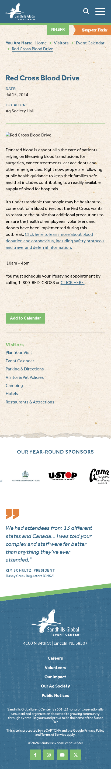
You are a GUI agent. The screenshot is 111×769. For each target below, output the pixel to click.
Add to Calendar (25, 318)
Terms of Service (53, 734)
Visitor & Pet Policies (25, 377)
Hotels (12, 393)
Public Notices (55, 695)
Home (41, 42)
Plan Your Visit (19, 352)
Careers (55, 658)
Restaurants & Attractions (30, 402)
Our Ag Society (55, 686)
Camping (14, 385)
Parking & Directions (25, 369)
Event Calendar (90, 42)
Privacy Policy (94, 730)
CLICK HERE (73, 282)
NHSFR (58, 29)
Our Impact (55, 676)
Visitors (61, 42)
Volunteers (55, 667)
